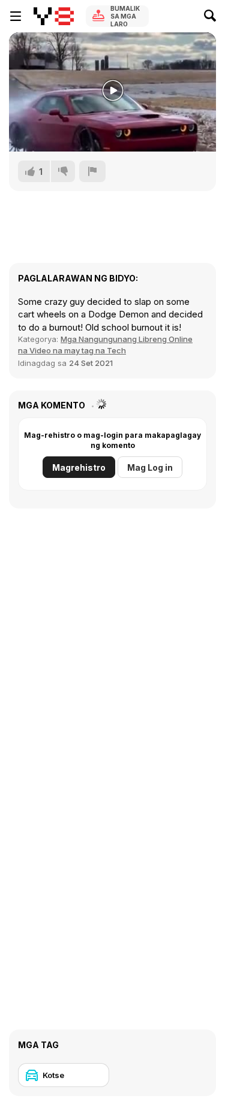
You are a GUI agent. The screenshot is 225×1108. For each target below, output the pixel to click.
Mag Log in (150, 467)
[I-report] (92, 171)
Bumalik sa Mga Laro (125, 16)
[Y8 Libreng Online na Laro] (54, 16)
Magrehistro (79, 467)
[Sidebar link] (16, 16)
